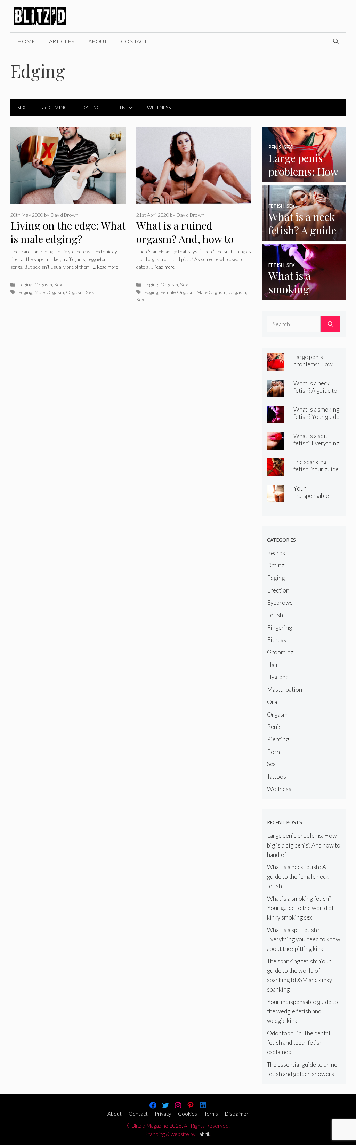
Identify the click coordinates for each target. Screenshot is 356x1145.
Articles (61, 41)
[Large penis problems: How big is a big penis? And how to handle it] (304, 177)
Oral (273, 702)
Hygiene (278, 677)
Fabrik (203, 1134)
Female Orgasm (177, 292)
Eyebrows (280, 602)
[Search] (330, 324)
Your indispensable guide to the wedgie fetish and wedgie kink (302, 1011)
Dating (91, 107)
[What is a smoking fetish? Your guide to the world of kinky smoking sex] (304, 295)
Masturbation (284, 689)
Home (26, 41)
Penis (274, 726)
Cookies (187, 1114)
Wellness (159, 107)
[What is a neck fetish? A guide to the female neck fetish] (304, 236)
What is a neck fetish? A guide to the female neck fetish (315, 394)
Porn (273, 751)
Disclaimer (237, 1114)
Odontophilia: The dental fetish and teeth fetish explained (298, 1042)
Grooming (53, 107)
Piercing (278, 739)
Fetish (275, 615)
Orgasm (43, 284)
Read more (107, 267)
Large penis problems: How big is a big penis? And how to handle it (303, 845)
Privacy (163, 1114)
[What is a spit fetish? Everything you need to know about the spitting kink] (275, 444)
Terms (211, 1114)
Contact (134, 41)
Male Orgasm (49, 292)
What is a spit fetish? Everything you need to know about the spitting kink (303, 939)
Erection (278, 590)
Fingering (279, 627)
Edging (25, 284)
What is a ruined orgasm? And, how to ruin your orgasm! (185, 238)
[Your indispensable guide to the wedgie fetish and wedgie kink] (275, 497)
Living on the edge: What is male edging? (68, 232)
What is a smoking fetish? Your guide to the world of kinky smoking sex (316, 420)
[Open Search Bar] (336, 41)
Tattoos (276, 776)
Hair (272, 664)
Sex (21, 107)
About (97, 41)
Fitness (123, 107)
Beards (276, 553)
